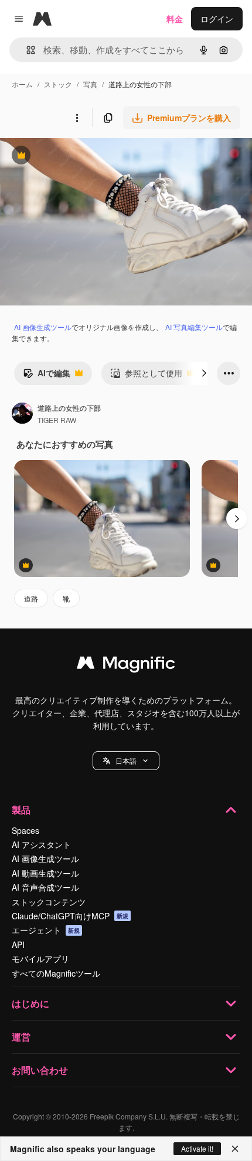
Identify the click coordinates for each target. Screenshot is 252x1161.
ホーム (22, 84)
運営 (21, 1036)
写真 (90, 84)
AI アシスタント (41, 844)
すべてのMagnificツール (56, 973)
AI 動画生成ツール (45, 873)
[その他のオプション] (76, 117)
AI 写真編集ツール (194, 327)
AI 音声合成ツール (45, 887)
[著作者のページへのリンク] (22, 414)
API (18, 944)
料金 (174, 19)
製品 (21, 809)
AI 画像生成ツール (42, 327)
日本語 (126, 760)
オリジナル (81, 156)
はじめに (30, 1003)
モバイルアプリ (40, 958)
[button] (126, 760)
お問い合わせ (40, 1070)
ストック (58, 84)
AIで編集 (46, 375)
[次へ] (203, 373)
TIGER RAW (57, 420)
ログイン (216, 19)
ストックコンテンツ (49, 902)
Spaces (25, 830)
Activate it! (197, 1148)
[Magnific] (126, 665)
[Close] (235, 1149)
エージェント (46, 930)
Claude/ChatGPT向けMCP (70, 916)
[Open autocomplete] (26, 50)
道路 (31, 598)
